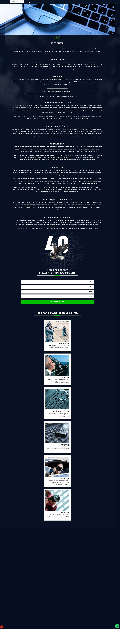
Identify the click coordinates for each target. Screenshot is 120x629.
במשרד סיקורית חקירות (97, 220)
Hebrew (12, 1)
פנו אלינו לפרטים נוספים (26, 228)
